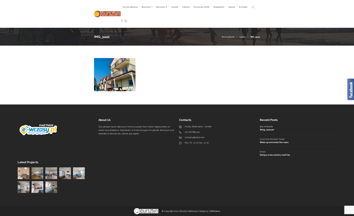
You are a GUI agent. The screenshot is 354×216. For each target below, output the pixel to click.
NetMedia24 (214, 211)
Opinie (231, 7)
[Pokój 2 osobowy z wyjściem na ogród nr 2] (65, 173)
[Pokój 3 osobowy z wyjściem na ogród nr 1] (51, 173)
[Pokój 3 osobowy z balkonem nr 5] (37, 187)
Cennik (174, 7)
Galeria (185, 7)
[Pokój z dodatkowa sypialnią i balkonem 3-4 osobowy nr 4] (23, 187)
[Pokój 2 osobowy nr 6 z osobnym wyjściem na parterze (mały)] (23, 173)
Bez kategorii (266, 127)
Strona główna (130, 7)
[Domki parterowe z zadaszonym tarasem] (37, 173)
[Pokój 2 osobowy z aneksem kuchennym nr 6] (51, 187)
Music (282, 139)
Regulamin (218, 7)
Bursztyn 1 (147, 7)
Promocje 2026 (201, 7)
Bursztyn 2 (161, 7)
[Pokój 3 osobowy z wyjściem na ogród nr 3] (79, 173)
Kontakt (243, 7)
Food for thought (269, 139)
